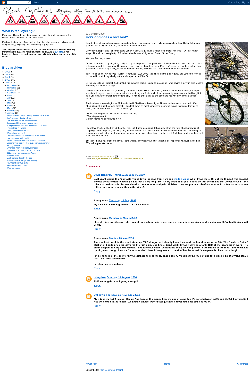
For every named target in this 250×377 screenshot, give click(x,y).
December (11, 85)
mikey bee (100, 277)
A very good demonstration (18, 130)
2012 (8, 74)
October (11, 90)
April (9, 105)
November (11, 88)
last (110, 159)
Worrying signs (13, 155)
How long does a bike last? (18, 138)
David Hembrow (103, 174)
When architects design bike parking (22, 160)
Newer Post (91, 364)
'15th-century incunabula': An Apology (22, 153)
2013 (8, 72)
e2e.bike (59, 52)
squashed (128, 159)
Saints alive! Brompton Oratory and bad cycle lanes (28, 115)
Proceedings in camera (16, 128)
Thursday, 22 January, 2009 (129, 174)
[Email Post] (116, 156)
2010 (8, 80)
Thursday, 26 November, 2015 (123, 294)
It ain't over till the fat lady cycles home (22, 123)
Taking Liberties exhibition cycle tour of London (26, 140)
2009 (8, 83)
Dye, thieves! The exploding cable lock (23, 120)
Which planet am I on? (16, 133)
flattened (104, 159)
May (9, 103)
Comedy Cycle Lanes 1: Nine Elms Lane (23, 150)
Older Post (242, 364)
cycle (98, 159)
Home (167, 364)
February (11, 110)
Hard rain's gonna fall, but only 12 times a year (26, 135)
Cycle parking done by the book (20, 158)
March (10, 108)
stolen (135, 159)
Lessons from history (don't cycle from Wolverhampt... (29, 143)
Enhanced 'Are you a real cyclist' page (22, 148)
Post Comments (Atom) (111, 370)
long (121, 159)
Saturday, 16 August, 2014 (122, 277)
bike (93, 159)
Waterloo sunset (13, 168)
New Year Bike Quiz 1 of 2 (17, 165)
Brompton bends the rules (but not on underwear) (27, 125)
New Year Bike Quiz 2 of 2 (17, 163)
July (9, 98)
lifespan (116, 159)
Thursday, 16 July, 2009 (122, 200)
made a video (181, 179)
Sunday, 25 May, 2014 (121, 238)
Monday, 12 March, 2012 (123, 218)
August (10, 95)
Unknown (99, 294)
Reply (97, 191)
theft (141, 159)
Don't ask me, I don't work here (19, 118)
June (9, 100)
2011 (8, 77)
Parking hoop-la (13, 145)
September (12, 93)
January (11, 113)
